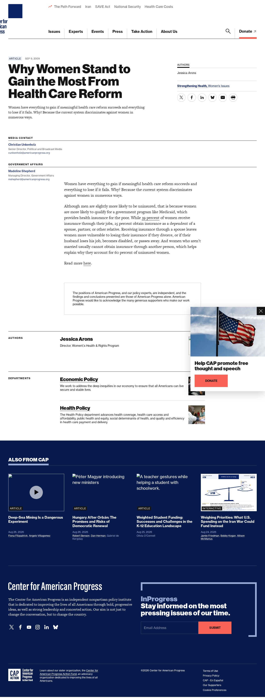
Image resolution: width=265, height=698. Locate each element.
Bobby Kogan (228, 535)
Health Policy (75, 408)
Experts (76, 31)
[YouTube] (29, 627)
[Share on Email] (223, 97)
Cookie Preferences (214, 690)
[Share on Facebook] (192, 97)
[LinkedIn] (46, 627)
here (87, 263)
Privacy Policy (211, 675)
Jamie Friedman (210, 535)
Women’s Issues (218, 86)
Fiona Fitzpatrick (18, 535)
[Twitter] (11, 627)
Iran (88, 7)
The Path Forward (67, 7)
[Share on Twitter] (181, 97)
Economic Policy (79, 379)
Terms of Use (210, 670)
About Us (169, 31)
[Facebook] (20, 627)
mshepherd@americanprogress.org (28, 179)
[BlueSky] (55, 627)
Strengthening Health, (192, 86)
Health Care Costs (159, 7)
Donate (246, 31)
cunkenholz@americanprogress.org (29, 152)
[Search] (228, 34)
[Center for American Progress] (16, 19)
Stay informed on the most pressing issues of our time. (185, 606)
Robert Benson (81, 535)
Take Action (141, 31)
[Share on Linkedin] (202, 97)
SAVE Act (102, 7)
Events (98, 31)
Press (117, 31)
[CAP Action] (22, 675)
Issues (54, 31)
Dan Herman (98, 535)
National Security (127, 7)
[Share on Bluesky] (212, 97)
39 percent (150, 217)
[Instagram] (37, 627)
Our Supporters (212, 685)
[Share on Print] (233, 97)
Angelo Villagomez (39, 535)
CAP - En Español (213, 680)
